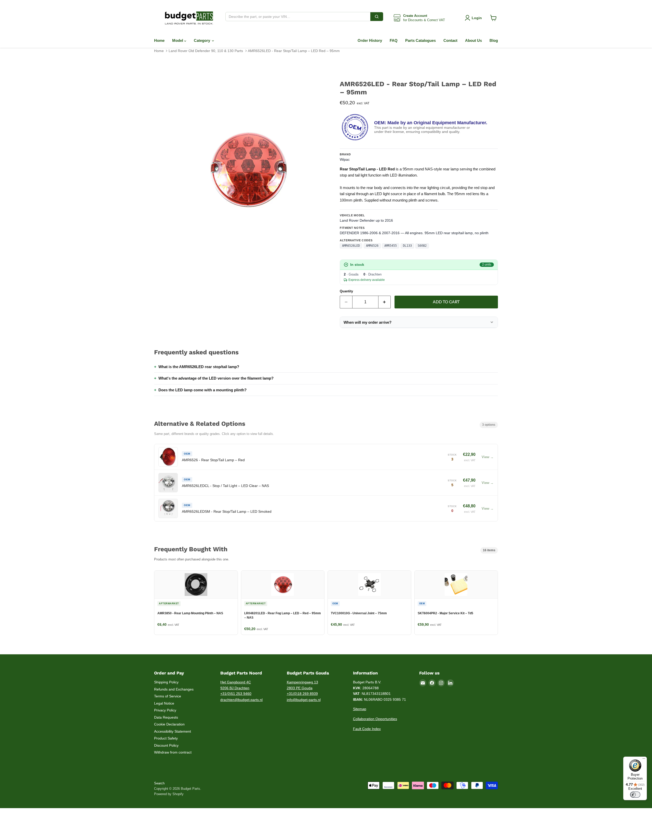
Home (159, 40)
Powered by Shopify (169, 794)
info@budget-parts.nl (304, 700)
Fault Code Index (367, 729)
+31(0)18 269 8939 (302, 694)
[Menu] (644, 760)
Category (202, 40)
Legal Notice (164, 703)
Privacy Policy (165, 710)
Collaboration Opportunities (375, 719)
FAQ (394, 40)
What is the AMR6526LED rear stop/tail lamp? (198, 367)
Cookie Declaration (169, 724)
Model (178, 40)
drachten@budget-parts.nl (241, 700)
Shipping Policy (166, 682)
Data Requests (166, 717)
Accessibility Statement (172, 731)
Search (159, 783)
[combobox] (298, 16)
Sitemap (359, 709)
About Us (473, 40)
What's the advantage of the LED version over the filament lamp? (216, 378)
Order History (370, 40)
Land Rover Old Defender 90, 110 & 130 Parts (206, 51)
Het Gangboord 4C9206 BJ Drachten (235, 685)
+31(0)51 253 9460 (235, 694)
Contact (450, 40)
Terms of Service (167, 696)
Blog (494, 40)
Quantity (346, 291)
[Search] (376, 16)
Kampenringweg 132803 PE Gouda (302, 685)
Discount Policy (166, 745)
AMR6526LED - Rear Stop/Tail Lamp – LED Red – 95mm (294, 51)
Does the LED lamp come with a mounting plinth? (202, 390)
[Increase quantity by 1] (384, 302)
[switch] (635, 795)
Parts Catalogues (420, 40)
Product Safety (166, 738)
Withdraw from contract (173, 752)
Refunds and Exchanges (174, 689)
